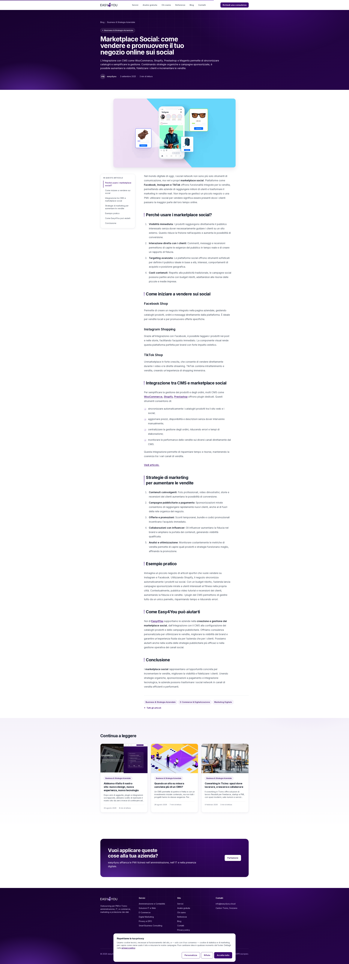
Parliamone (232, 858)
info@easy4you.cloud (225, 904)
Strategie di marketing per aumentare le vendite (117, 207)
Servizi (135, 5)
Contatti (202, 5)
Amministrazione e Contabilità (152, 904)
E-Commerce (145, 912)
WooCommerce (153, 396)
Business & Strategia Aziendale (121, 22)
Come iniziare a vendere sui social (117, 191)
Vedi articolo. (151, 465)
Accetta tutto (223, 955)
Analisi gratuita (150, 5)
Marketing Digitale (223, 702)
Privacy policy (183, 930)
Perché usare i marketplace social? (118, 184)
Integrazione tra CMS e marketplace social (115, 199)
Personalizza (191, 955)
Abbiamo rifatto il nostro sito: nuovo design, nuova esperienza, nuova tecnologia (121, 787)
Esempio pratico (112, 213)
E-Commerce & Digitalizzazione (195, 702)
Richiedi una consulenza (234, 5)
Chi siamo (166, 5)
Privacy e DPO (145, 921)
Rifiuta (207, 955)
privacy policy (128, 948)
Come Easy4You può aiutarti (117, 218)
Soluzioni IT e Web (147, 908)
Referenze (180, 5)
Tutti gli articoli (152, 708)
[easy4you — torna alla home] (108, 5)
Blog (192, 5)
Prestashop (181, 396)
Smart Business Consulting (150, 925)
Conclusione (110, 223)
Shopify (168, 396)
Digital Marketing (146, 917)
